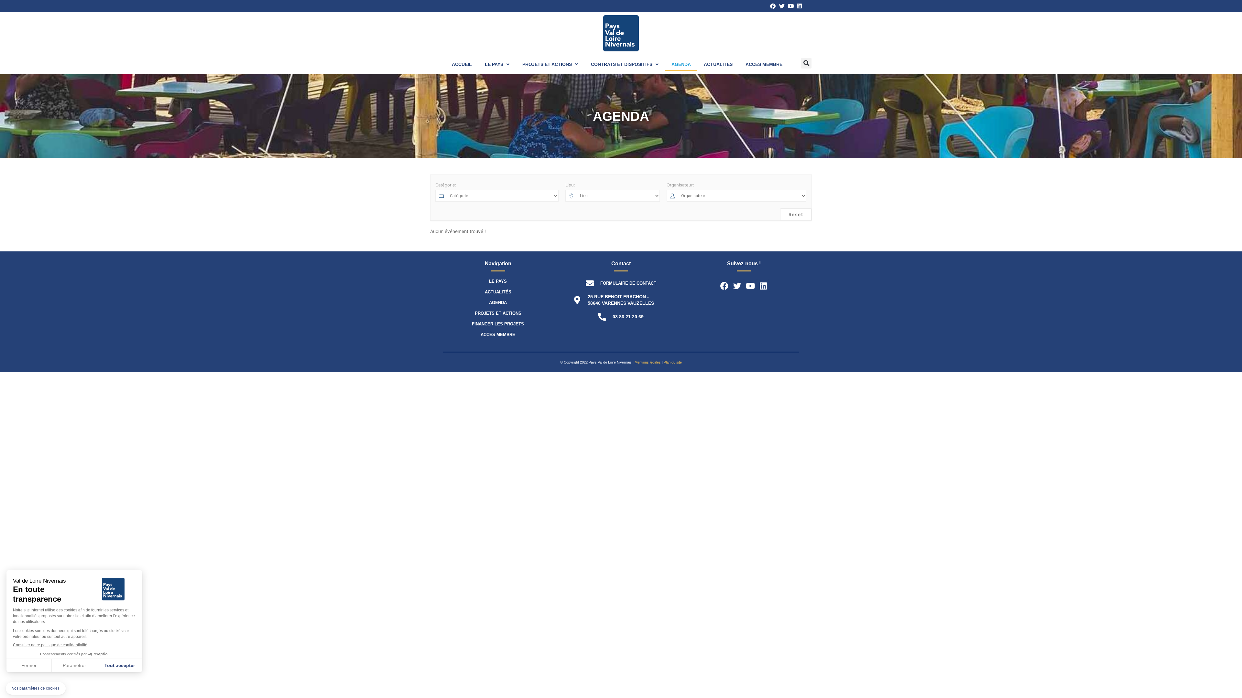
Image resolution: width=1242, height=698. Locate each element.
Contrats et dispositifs (621, 64)
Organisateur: (680, 184)
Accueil (462, 64)
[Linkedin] (799, 6)
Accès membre (764, 64)
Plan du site (673, 362)
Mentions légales (648, 362)
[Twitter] (781, 6)
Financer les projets (498, 324)
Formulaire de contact (628, 283)
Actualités (718, 64)
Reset (796, 214)
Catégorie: (445, 184)
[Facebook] (772, 6)
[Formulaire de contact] (590, 283)
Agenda (681, 64)
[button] (806, 63)
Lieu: (570, 184)
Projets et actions (547, 64)
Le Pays (494, 64)
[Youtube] (790, 6)
